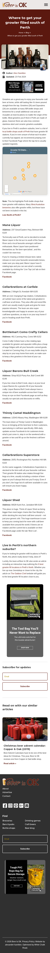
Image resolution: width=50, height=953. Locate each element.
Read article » (10, 763)
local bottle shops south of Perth (16, 132)
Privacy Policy (28, 942)
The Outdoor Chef (18, 574)
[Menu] (46, 5)
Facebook (7, 277)
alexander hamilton (13, 945)
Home (21, 33)
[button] (4, 805)
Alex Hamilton (19, 73)
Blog (27, 33)
